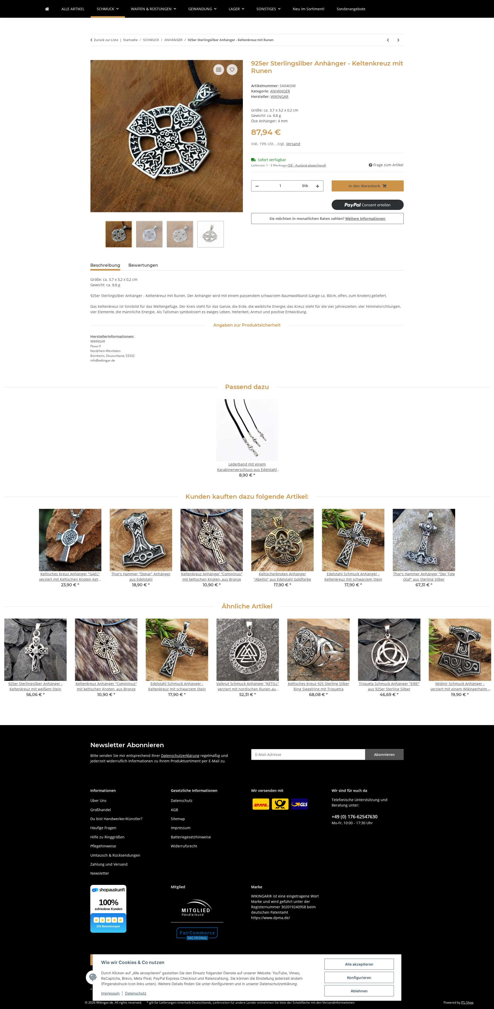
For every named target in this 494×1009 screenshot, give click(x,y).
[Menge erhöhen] (317, 186)
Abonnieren (384, 754)
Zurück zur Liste (106, 40)
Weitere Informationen (365, 218)
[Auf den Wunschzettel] (232, 69)
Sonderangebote (351, 8)
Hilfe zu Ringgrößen (107, 837)
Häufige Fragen (103, 827)
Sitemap (178, 818)
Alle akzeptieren (359, 964)
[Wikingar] (47, 9)
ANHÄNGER (280, 91)
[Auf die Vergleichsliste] (218, 69)
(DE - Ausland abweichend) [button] (307, 165)
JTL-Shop (467, 1002)
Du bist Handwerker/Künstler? (116, 818)
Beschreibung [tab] (105, 265)
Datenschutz (135, 993)
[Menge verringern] (257, 186)
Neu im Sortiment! (308, 8)
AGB (174, 809)
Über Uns (98, 800)
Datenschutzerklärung (180, 755)
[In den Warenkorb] (94, 57)
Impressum (110, 993)
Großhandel (100, 809)
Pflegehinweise (103, 846)
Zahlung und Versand (109, 864)
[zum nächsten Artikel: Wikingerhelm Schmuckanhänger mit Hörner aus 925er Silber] (398, 39)
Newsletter (99, 873)
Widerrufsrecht (184, 846)
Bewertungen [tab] (143, 265)
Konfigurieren (359, 977)
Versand (293, 143)
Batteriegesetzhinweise (191, 837)
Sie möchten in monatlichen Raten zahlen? (327, 218)
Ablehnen (359, 991)
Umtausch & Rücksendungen (115, 855)
